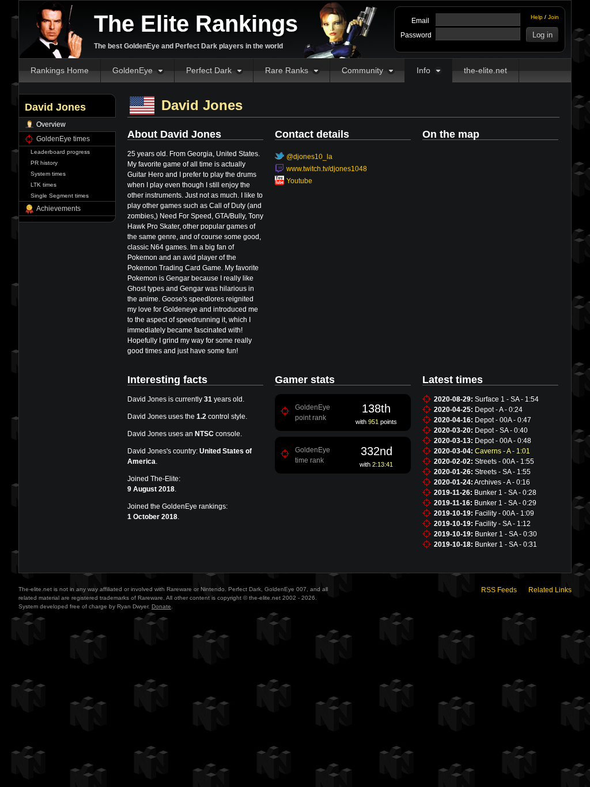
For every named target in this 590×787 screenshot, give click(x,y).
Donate (161, 606)
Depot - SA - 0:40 (501, 430)
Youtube (299, 181)
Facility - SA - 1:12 (503, 524)
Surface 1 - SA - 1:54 (507, 399)
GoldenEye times (63, 139)
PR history (44, 163)
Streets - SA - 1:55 (503, 472)
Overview (51, 124)
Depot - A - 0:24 (499, 410)
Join (553, 17)
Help (537, 17)
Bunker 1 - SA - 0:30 (506, 534)
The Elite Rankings (196, 23)
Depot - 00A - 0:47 (503, 420)
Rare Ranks (286, 70)
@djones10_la (309, 157)
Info (423, 70)
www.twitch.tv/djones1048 (326, 169)
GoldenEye (132, 70)
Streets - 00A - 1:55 (504, 461)
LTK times (43, 184)
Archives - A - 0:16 (502, 482)
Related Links (550, 590)
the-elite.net (485, 70)
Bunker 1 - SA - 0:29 (505, 503)
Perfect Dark (209, 70)
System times (48, 174)
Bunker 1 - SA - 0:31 (506, 544)
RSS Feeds (499, 590)
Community (362, 70)
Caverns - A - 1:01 (502, 451)
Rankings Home (60, 70)
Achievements (58, 209)
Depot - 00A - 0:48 (503, 441)
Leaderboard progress (60, 152)
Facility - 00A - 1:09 (504, 513)
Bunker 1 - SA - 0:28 (505, 493)
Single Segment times (60, 195)
